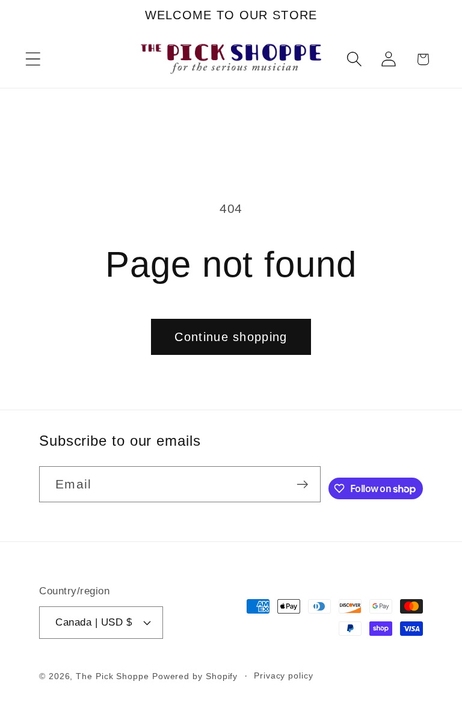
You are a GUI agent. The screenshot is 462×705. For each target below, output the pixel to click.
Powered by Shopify (195, 676)
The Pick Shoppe (112, 676)
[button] (33, 59)
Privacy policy (283, 675)
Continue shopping (230, 336)
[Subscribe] (302, 484)
